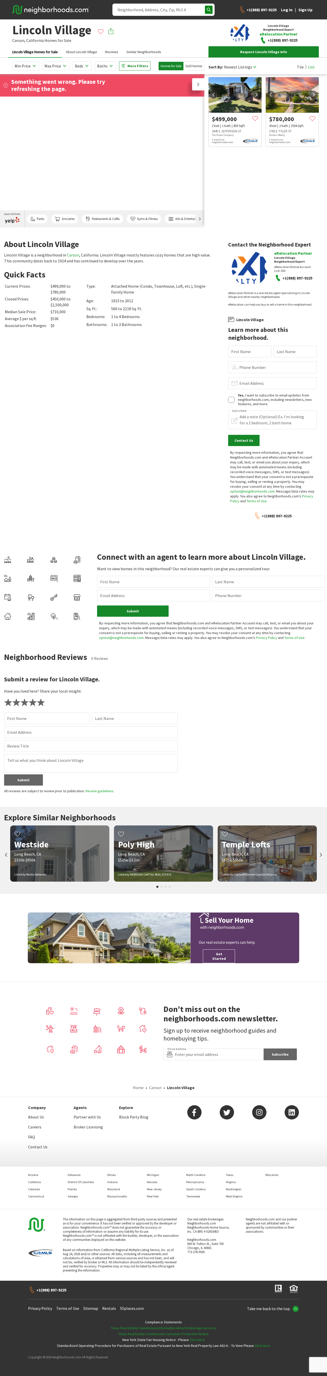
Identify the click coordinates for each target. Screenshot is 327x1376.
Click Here (197, 1339)
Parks (40, 219)
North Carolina (195, 1175)
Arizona (33, 1175)
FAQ (31, 1136)
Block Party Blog (133, 1117)
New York (153, 1196)
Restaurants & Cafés (106, 219)
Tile (300, 67)
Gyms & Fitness (147, 219)
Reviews (111, 52)
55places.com (132, 1308)
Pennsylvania (195, 1182)
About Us (36, 1117)
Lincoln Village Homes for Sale (35, 52)
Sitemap (90, 1308)
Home (138, 1087)
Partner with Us (87, 1117)
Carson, (19, 40)
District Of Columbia (81, 1182)
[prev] (213, 95)
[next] (256, 95)
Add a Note (239, 410)
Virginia (231, 1182)
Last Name (286, 351)
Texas (229, 1175)
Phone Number (252, 367)
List (311, 67)
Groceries (68, 219)
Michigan (153, 1175)
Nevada (152, 1182)
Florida (72, 1189)
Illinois (111, 1175)
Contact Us (38, 1146)
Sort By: (215, 67)
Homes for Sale (171, 66)
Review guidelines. (100, 791)
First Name (241, 351)
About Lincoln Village (81, 52)
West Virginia (234, 1196)
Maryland (113, 1189)
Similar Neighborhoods (143, 52)
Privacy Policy (266, 637)
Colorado (34, 1189)
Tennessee (193, 1196)
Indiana (112, 1182)
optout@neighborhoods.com (252, 491)
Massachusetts (117, 1196)
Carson (73, 255)
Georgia (73, 1196)
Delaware (74, 1175)
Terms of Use (257, 501)
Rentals (109, 1308)
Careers (34, 1126)
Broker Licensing (88, 1126)
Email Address (251, 383)
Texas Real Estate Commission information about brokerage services (163, 1328)
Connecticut (36, 1196)
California (35, 40)
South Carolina (196, 1189)
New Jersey (154, 1189)
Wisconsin (271, 1175)
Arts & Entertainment (189, 219)
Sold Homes (193, 66)
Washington (233, 1189)
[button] (198, 84)
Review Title (18, 746)
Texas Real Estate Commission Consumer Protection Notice (163, 1334)
